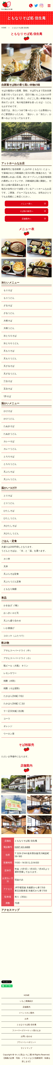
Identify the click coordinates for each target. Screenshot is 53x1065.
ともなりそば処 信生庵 (26, 1024)
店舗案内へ (26, 218)
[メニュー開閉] (49, 5)
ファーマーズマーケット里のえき (26, 1030)
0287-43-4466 (22, 847)
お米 (26, 1018)
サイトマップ (26, 1048)
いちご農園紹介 (26, 1001)
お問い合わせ (26, 1036)
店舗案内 (26, 1007)
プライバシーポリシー (26, 1042)
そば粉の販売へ (26, 211)
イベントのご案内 (26, 1013)
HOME (3, 28)
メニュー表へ (26, 203)
